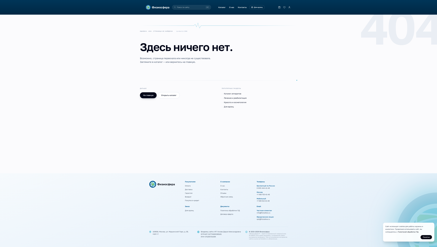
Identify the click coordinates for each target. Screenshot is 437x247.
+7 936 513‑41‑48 (263, 201)
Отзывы (223, 193)
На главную (148, 95)
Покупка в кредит (192, 200)
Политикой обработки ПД (408, 232)
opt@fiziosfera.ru (263, 219)
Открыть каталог (168, 95)
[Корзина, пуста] (279, 7)
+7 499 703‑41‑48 (263, 194)
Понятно (426, 237)
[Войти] (289, 7)
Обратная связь (226, 197)
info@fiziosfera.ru (263, 213)
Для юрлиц (258, 7)
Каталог (222, 7)
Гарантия (188, 193)
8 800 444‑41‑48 (263, 188)
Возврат (188, 197)
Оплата (188, 186)
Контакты (242, 7)
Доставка (188, 189)
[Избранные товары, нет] (284, 7)
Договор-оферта (226, 214)
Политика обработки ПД (230, 210)
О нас (231, 7)
